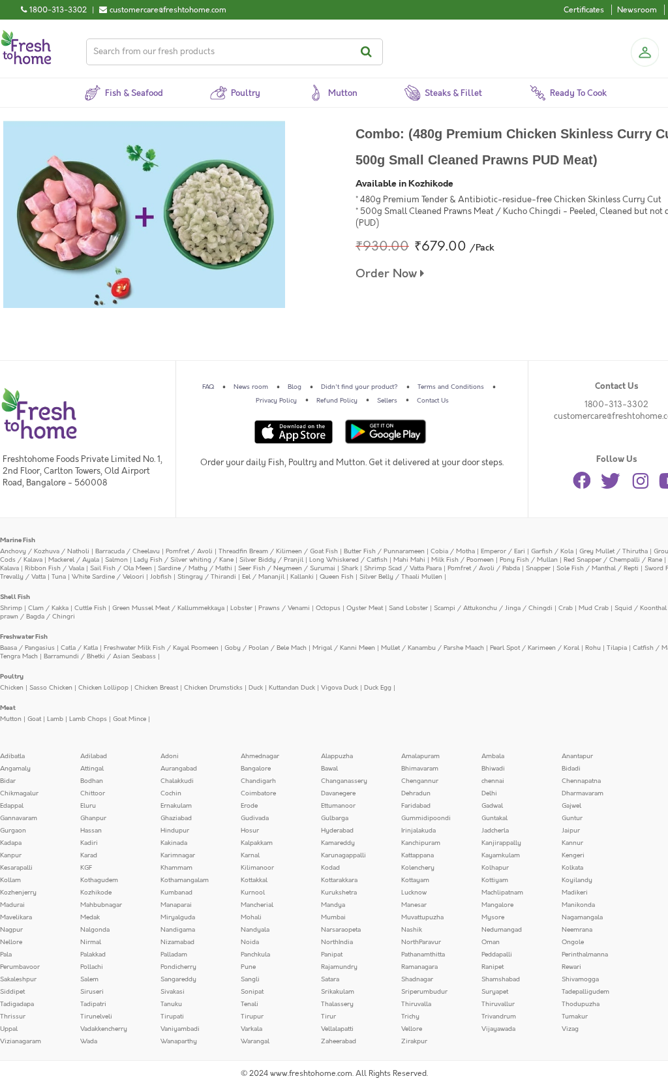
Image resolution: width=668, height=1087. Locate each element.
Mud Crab (594, 608)
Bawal (329, 768)
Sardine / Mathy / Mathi (195, 568)
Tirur (328, 1016)
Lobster (241, 608)
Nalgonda (95, 929)
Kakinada (173, 843)
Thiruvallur (498, 1004)
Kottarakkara (339, 880)
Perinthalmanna (585, 954)
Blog (294, 386)
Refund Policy (336, 400)
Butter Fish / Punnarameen (384, 551)
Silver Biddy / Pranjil (271, 559)
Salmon (116, 559)
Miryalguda (177, 917)
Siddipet (12, 991)
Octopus (328, 608)
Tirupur (252, 1016)
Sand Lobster (408, 608)
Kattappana (417, 855)
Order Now (388, 274)
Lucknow (414, 892)
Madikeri (575, 892)
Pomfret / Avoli (189, 551)
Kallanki (302, 576)
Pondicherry (178, 967)
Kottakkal (254, 880)
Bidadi (571, 768)
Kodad (330, 867)
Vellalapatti (337, 1028)
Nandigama (177, 929)
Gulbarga (334, 818)
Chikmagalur (19, 793)
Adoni (169, 756)
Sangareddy (178, 979)
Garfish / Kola (552, 551)
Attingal (92, 768)
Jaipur (571, 830)
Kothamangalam (184, 880)
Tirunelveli (96, 1016)
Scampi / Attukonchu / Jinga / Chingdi (493, 608)
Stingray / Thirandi (206, 576)
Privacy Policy (276, 400)
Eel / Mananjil (263, 576)
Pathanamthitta (423, 954)
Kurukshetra (339, 892)
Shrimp (11, 608)
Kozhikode (96, 892)
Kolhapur (495, 867)
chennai (492, 781)
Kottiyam (494, 880)
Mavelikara (16, 917)
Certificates (584, 10)
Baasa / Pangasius (27, 647)
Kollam (10, 880)
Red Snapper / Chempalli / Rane (613, 559)
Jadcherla (495, 830)
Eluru (88, 805)
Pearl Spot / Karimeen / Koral (534, 647)
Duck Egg (377, 687)
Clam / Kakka (48, 608)
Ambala (492, 756)
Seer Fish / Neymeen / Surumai (286, 568)
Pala (6, 954)
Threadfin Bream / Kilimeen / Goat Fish (278, 551)
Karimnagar (177, 855)
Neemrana (577, 929)
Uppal (9, 1028)
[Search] (368, 52)
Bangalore (256, 768)
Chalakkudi (177, 781)
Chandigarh (258, 781)
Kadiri (89, 843)
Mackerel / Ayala (73, 559)
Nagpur (11, 929)
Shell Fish (15, 597)
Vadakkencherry (103, 1028)
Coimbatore (258, 793)
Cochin (170, 793)
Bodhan (91, 781)
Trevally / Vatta (23, 576)
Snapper (538, 568)
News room (251, 386)
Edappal (11, 805)
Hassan (91, 830)
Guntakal (494, 818)
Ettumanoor (338, 805)
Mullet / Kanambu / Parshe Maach (432, 647)
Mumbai (333, 917)
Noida (250, 942)
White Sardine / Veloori (108, 576)
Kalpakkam (257, 843)
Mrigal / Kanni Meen (343, 647)
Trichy (410, 1016)
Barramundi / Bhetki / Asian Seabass (100, 656)
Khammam (176, 867)
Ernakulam (176, 805)
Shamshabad (500, 979)
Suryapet (494, 991)
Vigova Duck (339, 687)
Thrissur (12, 1016)
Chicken (11, 687)
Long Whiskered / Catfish (348, 559)
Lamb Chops (88, 719)
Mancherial (257, 905)
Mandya (333, 905)
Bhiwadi (493, 768)
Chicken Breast (156, 687)
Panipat (331, 954)
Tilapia (617, 647)
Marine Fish (17, 540)
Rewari (571, 967)
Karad (88, 855)
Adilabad (93, 756)
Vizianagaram (20, 1041)
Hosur (250, 830)
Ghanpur (93, 818)
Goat (34, 719)
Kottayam (415, 880)
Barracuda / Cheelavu (127, 551)
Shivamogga (580, 979)
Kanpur (11, 855)
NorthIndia (337, 942)
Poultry (11, 676)
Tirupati (172, 1016)
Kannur (572, 843)
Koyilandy (577, 880)
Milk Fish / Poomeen (462, 559)
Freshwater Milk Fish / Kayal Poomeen (161, 647)
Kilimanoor (257, 867)
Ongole (573, 942)
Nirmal (90, 942)
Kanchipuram (420, 843)
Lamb (55, 719)
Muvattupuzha (422, 917)
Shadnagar (417, 979)
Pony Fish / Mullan (529, 559)
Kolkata (572, 867)
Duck (256, 687)
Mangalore (497, 905)
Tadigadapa (17, 1004)
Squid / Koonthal (641, 608)
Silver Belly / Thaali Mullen (400, 576)
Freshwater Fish (24, 636)
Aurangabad (178, 768)
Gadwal (492, 805)
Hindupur (174, 830)
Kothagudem (99, 880)
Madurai (12, 905)
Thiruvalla (416, 1004)
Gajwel (571, 805)
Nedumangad (501, 929)
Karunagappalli (343, 855)
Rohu (593, 647)
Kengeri (573, 855)
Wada (88, 1041)
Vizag (570, 1028)
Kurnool (253, 892)
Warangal (255, 1041)
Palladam (173, 954)
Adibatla (12, 756)
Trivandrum (498, 1016)
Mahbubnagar (101, 905)
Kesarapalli (16, 867)
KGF (86, 867)
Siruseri (92, 991)
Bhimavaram (419, 768)
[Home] (26, 35)
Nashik (411, 929)
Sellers (387, 400)
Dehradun (416, 793)
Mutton (11, 719)
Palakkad (93, 954)
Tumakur (575, 1016)
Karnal (250, 855)
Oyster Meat (364, 608)
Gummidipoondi (426, 818)
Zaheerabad (338, 1041)
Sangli (250, 979)
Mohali (251, 917)
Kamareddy (338, 843)
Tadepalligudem (585, 991)
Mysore (492, 917)
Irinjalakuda (418, 830)
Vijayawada (498, 1028)
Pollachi (91, 967)
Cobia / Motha (453, 551)
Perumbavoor (20, 967)
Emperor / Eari (503, 551)
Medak (90, 917)
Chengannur (419, 781)
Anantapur (577, 756)
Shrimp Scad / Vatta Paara (403, 568)
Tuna (59, 576)
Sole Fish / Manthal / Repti (597, 568)
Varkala (251, 1028)
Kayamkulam (500, 855)
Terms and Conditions (451, 386)
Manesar (414, 905)
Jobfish (161, 576)
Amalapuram (420, 756)
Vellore (411, 1028)
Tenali (249, 1004)
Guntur (572, 818)
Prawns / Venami (284, 608)
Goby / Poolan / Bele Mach (265, 647)
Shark (349, 568)
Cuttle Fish (90, 608)
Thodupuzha (581, 1004)
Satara (330, 979)
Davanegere (338, 793)
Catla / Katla (79, 647)
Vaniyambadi (180, 1028)
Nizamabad (177, 942)
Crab (565, 608)
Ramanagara (419, 967)
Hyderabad (337, 830)
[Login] (644, 52)
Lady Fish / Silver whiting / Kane (184, 559)
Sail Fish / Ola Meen (121, 568)
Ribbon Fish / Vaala (54, 568)
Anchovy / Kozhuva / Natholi (44, 551)
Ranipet (492, 967)
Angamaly (15, 768)
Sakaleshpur (18, 979)
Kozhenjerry (18, 892)
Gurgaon (13, 830)
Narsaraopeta (341, 929)
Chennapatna (581, 781)
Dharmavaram (582, 793)
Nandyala (255, 929)
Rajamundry (339, 967)
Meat (8, 707)
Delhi (489, 793)
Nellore (11, 942)
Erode (249, 805)
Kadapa (11, 843)
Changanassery (344, 781)
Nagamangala (582, 917)
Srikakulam (337, 991)
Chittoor (92, 793)
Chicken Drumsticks (213, 687)
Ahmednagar (260, 756)
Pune (248, 967)
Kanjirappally (501, 843)
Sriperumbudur (424, 991)
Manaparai (176, 905)
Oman (490, 942)
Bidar (8, 781)
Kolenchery (417, 867)
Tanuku (171, 1004)
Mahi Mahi (409, 559)
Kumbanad (176, 892)
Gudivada (255, 818)
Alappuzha (337, 756)
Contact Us (433, 400)
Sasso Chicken (50, 687)
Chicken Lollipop (103, 687)
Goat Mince (129, 719)
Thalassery (337, 1004)
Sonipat (252, 991)
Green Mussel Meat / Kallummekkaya (168, 608)
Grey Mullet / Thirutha (613, 551)
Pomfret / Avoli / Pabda (484, 568)
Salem (89, 979)
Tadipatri (93, 1004)
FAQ (208, 386)
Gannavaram (18, 818)
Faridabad (416, 805)
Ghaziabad (176, 818)
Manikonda (578, 905)
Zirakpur (414, 1041)
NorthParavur (421, 942)
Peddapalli (496, 954)
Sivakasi (172, 991)
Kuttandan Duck (292, 687)
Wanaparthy (178, 1041)
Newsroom (637, 10)
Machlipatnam (502, 892)
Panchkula (255, 954)
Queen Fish (337, 576)
